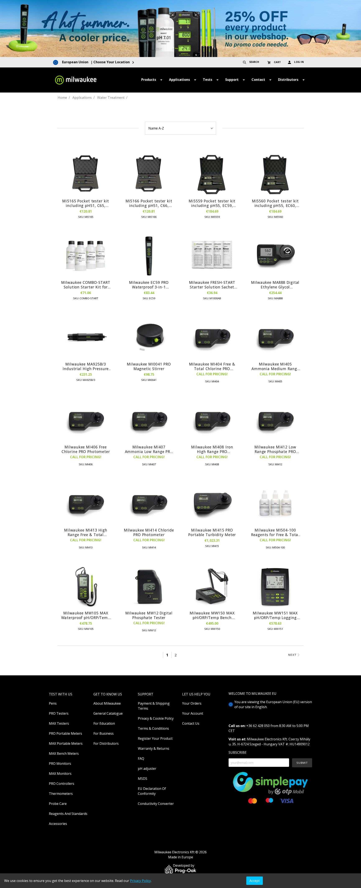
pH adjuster (147, 768)
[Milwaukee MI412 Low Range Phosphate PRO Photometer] (275, 420)
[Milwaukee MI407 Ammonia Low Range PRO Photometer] (149, 420)
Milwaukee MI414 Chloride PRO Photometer (149, 532)
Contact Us (190, 723)
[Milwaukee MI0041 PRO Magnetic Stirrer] (149, 338)
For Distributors (106, 743)
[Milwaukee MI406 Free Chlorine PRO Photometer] (86, 420)
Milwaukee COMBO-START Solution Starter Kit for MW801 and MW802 (85, 284)
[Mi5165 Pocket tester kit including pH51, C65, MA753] (86, 174)
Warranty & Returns (153, 748)
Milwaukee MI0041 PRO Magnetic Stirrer (149, 366)
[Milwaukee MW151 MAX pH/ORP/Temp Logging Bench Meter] (275, 587)
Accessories (58, 823)
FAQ (141, 758)
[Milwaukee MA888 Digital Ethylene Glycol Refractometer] (275, 256)
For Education (104, 723)
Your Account (192, 713)
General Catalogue (108, 713)
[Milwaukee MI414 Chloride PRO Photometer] (149, 504)
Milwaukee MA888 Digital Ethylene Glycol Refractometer (275, 284)
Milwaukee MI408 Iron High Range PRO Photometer (212, 449)
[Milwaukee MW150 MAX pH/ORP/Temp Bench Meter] (212, 587)
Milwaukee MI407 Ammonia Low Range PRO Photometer (149, 449)
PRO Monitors (60, 763)
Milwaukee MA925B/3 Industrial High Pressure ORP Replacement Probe (86, 366)
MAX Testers (59, 723)
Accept (254, 880)
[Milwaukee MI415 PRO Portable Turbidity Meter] (212, 504)
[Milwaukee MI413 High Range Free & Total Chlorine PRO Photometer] (86, 504)
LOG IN (299, 62)
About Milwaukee (107, 703)
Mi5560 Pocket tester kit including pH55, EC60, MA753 (275, 203)
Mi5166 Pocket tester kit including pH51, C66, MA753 (149, 203)
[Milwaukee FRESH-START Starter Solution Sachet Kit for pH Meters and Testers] (212, 256)
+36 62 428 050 (258, 725)
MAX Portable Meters (66, 743)
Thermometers (61, 793)
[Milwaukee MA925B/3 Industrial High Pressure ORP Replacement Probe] (86, 338)
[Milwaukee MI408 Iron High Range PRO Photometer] (212, 420)
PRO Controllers (61, 783)
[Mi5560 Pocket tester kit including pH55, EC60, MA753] (275, 174)
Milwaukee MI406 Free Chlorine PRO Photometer (86, 449)
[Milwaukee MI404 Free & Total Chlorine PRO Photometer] (212, 338)
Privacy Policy (140, 880)
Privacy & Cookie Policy (156, 718)
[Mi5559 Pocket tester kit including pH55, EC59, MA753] (212, 174)
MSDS (142, 778)
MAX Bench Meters (64, 753)
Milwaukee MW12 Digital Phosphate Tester (148, 615)
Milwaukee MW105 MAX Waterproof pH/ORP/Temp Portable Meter (85, 615)
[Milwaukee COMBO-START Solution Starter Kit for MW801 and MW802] (86, 256)
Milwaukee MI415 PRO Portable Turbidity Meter (212, 532)
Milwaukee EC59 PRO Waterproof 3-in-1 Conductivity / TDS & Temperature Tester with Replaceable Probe (149, 284)
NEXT (292, 655)
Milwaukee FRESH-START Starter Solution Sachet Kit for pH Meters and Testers (212, 284)
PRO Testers (59, 713)
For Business (103, 733)
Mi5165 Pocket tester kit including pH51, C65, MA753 (85, 203)
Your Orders (191, 703)
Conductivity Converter (156, 803)
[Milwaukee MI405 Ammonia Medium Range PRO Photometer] (275, 338)
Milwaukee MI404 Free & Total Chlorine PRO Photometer (212, 366)
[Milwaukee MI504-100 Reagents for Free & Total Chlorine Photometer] (275, 504)
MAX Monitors (60, 773)
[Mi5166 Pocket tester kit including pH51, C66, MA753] (149, 174)
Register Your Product (155, 738)
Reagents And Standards (68, 813)
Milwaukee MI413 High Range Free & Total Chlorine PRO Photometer (86, 532)
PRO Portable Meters (65, 733)
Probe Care (58, 803)
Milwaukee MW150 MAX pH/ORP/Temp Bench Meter (212, 615)
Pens (53, 703)
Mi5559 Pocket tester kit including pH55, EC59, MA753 (212, 203)
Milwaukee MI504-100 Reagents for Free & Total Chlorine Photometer (275, 532)
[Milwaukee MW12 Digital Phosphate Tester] (149, 587)
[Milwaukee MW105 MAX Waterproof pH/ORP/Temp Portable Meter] (86, 587)
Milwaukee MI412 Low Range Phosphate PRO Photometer (275, 449)
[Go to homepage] (75, 80)
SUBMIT (302, 763)
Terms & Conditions (153, 728)
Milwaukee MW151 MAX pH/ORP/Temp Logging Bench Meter (275, 615)
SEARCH (254, 62)
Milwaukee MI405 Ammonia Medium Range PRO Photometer (275, 366)
